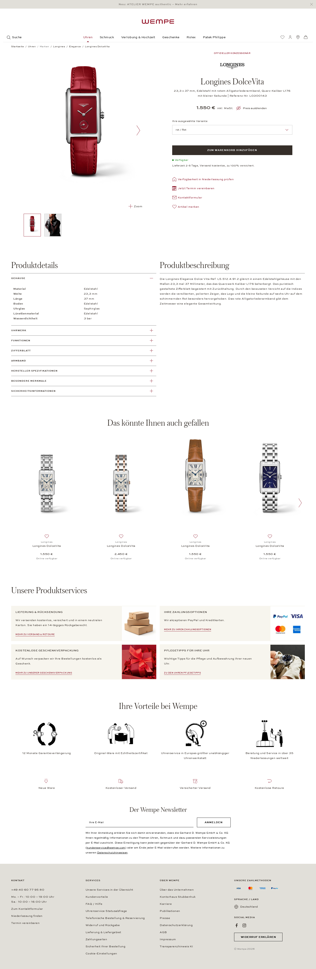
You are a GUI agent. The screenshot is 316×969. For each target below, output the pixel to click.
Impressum (168, 939)
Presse (165, 918)
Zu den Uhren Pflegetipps (182, 673)
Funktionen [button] (20, 340)
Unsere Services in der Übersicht (109, 889)
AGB (163, 932)
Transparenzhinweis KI (176, 946)
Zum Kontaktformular (27, 909)
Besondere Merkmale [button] (29, 380)
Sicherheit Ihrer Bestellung (106, 946)
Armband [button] (18, 360)
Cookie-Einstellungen (101, 953)
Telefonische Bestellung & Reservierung (115, 918)
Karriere (166, 904)
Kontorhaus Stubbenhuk (178, 897)
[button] (193, 189)
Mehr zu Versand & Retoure (35, 634)
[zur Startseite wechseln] (158, 21)
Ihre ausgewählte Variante (190, 121)
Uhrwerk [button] (18, 330)
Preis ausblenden (255, 108)
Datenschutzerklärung (176, 925)
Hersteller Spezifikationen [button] (34, 370)
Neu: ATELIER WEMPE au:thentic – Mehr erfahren (158, 4)
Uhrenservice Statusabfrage (106, 911)
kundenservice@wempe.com (106, 847)
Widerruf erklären (258, 937)
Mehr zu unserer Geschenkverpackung (43, 673)
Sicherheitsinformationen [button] (33, 391)
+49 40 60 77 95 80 (27, 889)
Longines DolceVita (46, 546)
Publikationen (170, 911)
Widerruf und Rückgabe (103, 925)
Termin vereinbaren (25, 923)
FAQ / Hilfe (94, 904)
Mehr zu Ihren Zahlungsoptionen (187, 629)
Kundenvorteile (97, 897)
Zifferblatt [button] (21, 350)
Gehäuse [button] (18, 278)
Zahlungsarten (96, 939)
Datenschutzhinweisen (112, 852)
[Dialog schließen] (312, 4)
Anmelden (214, 822)
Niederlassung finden (27, 916)
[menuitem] (282, 37)
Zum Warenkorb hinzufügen (232, 150)
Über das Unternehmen (177, 889)
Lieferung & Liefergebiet (103, 932)
